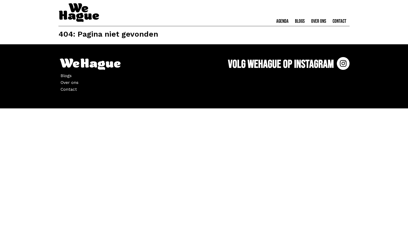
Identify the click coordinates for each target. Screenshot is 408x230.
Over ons (318, 21)
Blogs (300, 21)
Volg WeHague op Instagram (282, 64)
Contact (339, 21)
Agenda (282, 21)
